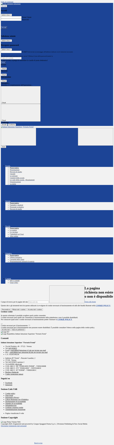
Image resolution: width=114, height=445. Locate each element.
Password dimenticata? (9, 24)
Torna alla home (90, 302)
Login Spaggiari (58, 56)
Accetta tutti (35, 309)
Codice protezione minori (14, 374)
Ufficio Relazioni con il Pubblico (16, 399)
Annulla (4, 125)
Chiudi (4, 69)
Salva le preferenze (18, 330)
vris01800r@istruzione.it (28, 350)
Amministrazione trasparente (15, 409)
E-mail (24, 52)
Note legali (9, 395)
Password (25, 20)
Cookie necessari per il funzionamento (14, 325)
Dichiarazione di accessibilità (15, 401)
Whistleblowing (10, 405)
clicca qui (18, 364)
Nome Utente (26, 17)
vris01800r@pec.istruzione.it (29, 352)
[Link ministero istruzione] (11, 4)
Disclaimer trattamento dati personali (13, 426)
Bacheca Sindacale (12, 372)
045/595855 (12, 348)
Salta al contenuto (7, 2)
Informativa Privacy (12, 397)
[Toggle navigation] (18, 137)
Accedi (4, 6)
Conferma (12, 125)
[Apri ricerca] (95, 137)
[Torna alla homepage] (57, 127)
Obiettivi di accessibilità (13, 403)
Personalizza (6, 309)
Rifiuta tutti (19, 309)
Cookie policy (10, 393)
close (3, 147)
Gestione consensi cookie (14, 407)
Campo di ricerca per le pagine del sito (14, 302)
